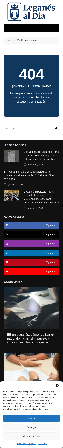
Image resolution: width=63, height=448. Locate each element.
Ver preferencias (31, 436)
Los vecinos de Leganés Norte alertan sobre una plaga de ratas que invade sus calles (41, 155)
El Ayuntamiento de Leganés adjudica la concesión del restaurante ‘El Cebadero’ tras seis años (29, 175)
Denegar (31, 427)
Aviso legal (42, 443)
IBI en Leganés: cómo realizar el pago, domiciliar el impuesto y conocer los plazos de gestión (30, 338)
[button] (58, 385)
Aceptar (31, 418)
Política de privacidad (26, 443)
